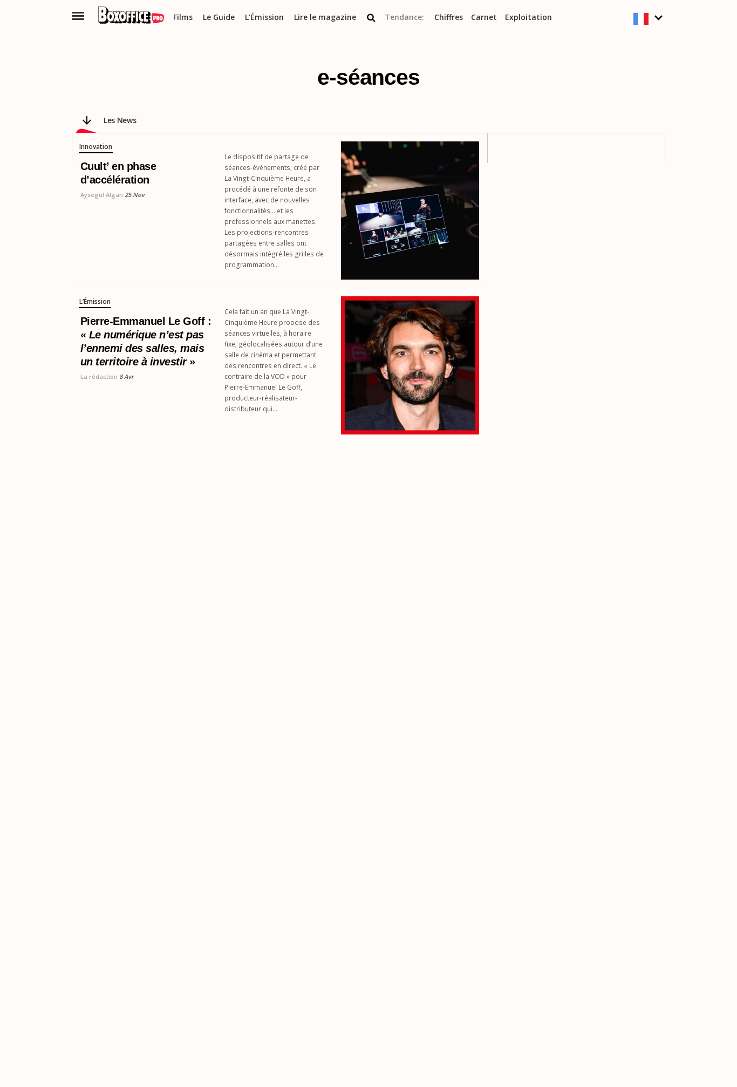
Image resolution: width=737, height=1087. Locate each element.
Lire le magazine (325, 17)
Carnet (484, 17)
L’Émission (264, 17)
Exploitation (528, 17)
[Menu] (78, 16)
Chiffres (448, 17)
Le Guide (219, 17)
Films (183, 17)
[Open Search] (371, 17)
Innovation (95, 146)
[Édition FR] (649, 19)
